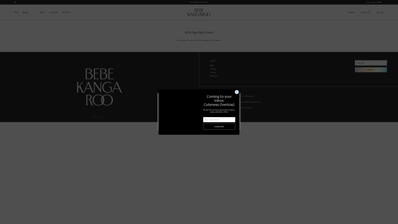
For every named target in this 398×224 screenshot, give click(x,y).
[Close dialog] (237, 92)
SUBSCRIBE (219, 127)
